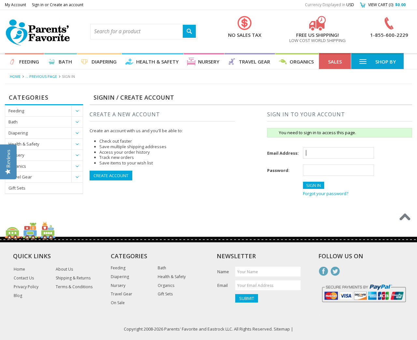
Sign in (38, 4)
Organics (302, 61)
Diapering (104, 61)
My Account (15, 4)
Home (15, 76)
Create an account (66, 4)
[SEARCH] (189, 31)
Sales (335, 61)
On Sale (118, 302)
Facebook (323, 271)
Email (222, 285)
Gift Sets (16, 188)
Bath (65, 61)
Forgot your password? (325, 193)
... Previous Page (41, 76)
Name (223, 272)
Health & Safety (157, 61)
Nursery (208, 61)
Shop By (385, 61)
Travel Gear (254, 61)
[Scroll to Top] (404, 216)
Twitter (335, 271)
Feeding (29, 61)
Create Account (110, 175)
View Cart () (387, 4)
